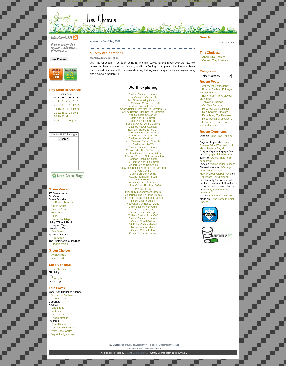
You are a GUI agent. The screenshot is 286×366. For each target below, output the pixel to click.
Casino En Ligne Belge (143, 173)
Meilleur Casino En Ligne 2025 (143, 153)
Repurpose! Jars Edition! (216, 108)
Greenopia (57, 212)
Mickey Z (56, 311)
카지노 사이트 (143, 188)
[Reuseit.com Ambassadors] (210, 221)
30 (63, 116)
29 (59, 116)
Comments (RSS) (153, 348)
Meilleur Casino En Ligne (143, 106)
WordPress (151, 345)
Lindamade (57, 307)
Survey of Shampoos (107, 53)
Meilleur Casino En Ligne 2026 (143, 185)
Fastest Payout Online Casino (143, 123)
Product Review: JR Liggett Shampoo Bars (216, 91)
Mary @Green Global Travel (216, 173)
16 (63, 108)
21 (55, 112)
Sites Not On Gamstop (143, 120)
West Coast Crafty (61, 330)
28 (55, 116)
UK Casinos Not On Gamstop (143, 162)
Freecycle (56, 278)
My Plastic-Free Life (62, 202)
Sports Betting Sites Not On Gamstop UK (143, 109)
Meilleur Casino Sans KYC (143, 215)
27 (78, 112)
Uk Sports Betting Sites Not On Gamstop (143, 167)
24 (66, 112)
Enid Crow (61, 298)
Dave (127, 353)
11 (70, 105)
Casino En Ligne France (143, 233)
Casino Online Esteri (143, 230)
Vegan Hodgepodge (62, 334)
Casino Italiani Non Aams (143, 206)
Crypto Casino (143, 170)
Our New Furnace (212, 105)
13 (78, 105)
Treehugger (58, 237)
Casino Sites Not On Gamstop (143, 132)
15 (59, 108)
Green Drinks (58, 205)
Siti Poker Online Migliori (143, 224)
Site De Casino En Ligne (143, 212)
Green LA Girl (59, 209)
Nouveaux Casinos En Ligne (143, 203)
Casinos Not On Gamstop (143, 126)
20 (78, 108)
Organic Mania (59, 244)
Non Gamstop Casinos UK (143, 129)
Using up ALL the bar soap (218, 154)
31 (66, 116)
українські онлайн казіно (143, 182)
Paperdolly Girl (59, 317)
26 (74, 112)
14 (55, 108)
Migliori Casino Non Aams (143, 164)
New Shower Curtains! (215, 112)
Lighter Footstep (60, 219)
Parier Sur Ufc (143, 179)
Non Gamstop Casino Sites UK (143, 103)
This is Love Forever (62, 327)
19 (74, 108)
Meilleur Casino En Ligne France (143, 194)
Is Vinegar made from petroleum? (216, 169)
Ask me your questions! (215, 86)
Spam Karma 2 (140, 353)
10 (66, 105)
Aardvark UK (58, 255)
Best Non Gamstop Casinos (143, 100)
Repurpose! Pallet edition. (217, 118)
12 (74, 105)
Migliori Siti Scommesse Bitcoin (143, 192)
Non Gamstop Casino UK (143, 97)
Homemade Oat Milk (220, 195)
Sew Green (57, 231)
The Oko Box (58, 269)
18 (70, 108)
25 (70, 112)
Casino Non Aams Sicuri (143, 176)
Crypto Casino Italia (143, 209)
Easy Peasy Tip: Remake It (217, 115)
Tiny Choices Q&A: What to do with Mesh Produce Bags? (217, 145)
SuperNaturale (59, 324)
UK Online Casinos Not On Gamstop (143, 156)
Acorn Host (57, 258)
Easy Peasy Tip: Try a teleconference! (213, 124)
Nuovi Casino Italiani (143, 200)
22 (59, 112)
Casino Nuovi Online (143, 221)
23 (63, 112)
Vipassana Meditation (63, 295)
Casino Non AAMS (143, 144)
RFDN (175, 345)
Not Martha (57, 314)
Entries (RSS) (132, 348)
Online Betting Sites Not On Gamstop (143, 112)
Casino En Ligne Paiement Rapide (143, 197)
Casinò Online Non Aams (143, 218)
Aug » (72, 120)
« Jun (57, 120)
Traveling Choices (212, 102)
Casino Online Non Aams (143, 94)
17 (66, 108)
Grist (54, 215)
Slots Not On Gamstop (143, 117)
